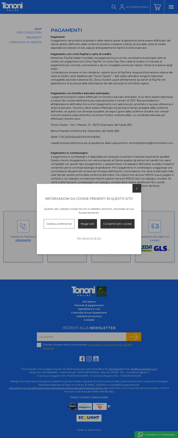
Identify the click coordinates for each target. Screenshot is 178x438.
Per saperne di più (89, 238)
